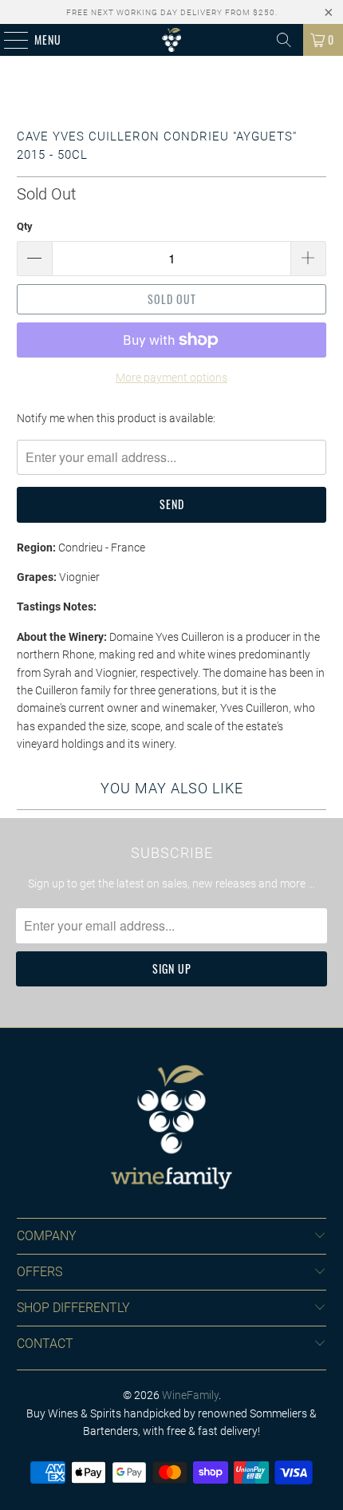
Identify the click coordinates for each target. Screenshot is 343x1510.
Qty (25, 226)
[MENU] (7, 40)
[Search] (284, 40)
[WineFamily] (172, 40)
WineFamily (190, 1395)
